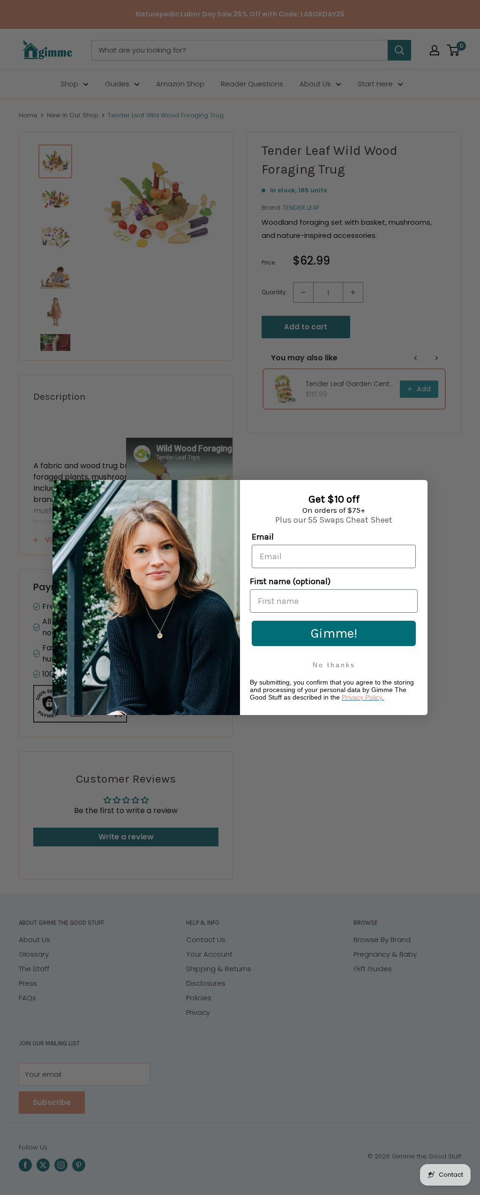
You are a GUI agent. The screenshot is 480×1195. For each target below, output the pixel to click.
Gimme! (334, 633)
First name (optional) (290, 581)
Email (263, 537)
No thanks (334, 665)
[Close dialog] (418, 489)
